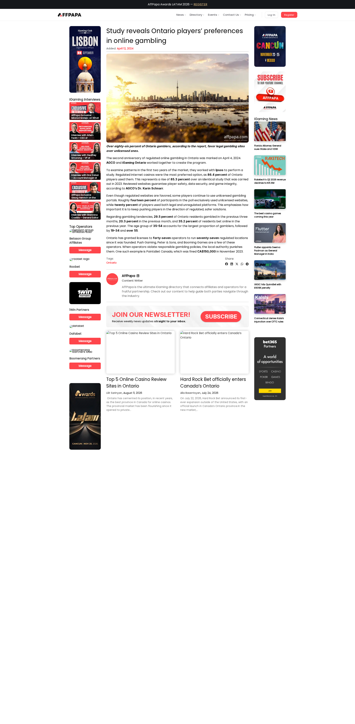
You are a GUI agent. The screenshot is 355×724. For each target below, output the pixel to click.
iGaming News (266, 119)
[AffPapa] (112, 284)
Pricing (249, 15)
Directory (196, 15)
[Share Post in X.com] (236, 264)
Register (289, 15)
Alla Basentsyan (190, 393)
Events (212, 15)
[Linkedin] (138, 276)
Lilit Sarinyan (114, 393)
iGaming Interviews (84, 99)
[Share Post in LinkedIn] (231, 264)
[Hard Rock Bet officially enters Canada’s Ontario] (214, 352)
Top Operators (80, 226)
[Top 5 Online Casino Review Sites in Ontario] (140, 352)
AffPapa (128, 275)
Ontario (111, 263)
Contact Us (231, 15)
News (180, 15)
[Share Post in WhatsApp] (242, 264)
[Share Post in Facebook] (226, 264)
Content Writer (132, 280)
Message (85, 250)
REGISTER (200, 4)
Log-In (271, 15)
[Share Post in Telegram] (247, 264)
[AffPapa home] (70, 14)
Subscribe (221, 316)
